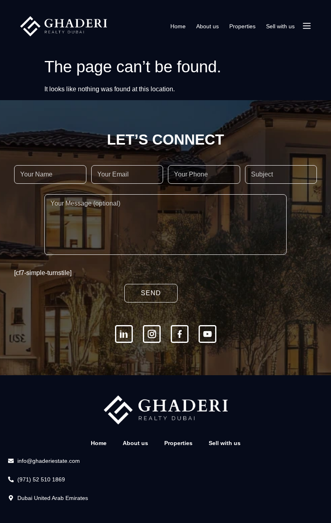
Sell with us (280, 26)
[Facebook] (180, 334)
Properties (242, 26)
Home (178, 26)
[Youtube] (207, 334)
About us (207, 26)
